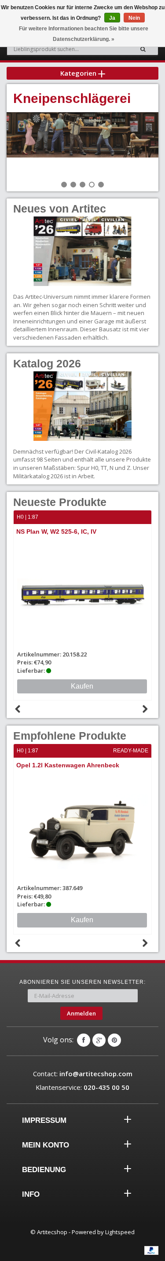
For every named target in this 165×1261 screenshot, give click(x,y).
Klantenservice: (82, 1087)
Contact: (82, 1073)
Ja (112, 18)
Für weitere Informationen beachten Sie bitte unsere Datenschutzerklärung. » (83, 34)
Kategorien (79, 73)
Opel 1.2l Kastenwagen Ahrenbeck (67, 765)
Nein (134, 18)
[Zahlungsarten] (151, 1250)
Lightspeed (120, 1232)
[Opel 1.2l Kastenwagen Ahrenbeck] (82, 828)
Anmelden (81, 1013)
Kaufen (82, 920)
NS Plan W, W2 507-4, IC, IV (78, 531)
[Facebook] (83, 1040)
